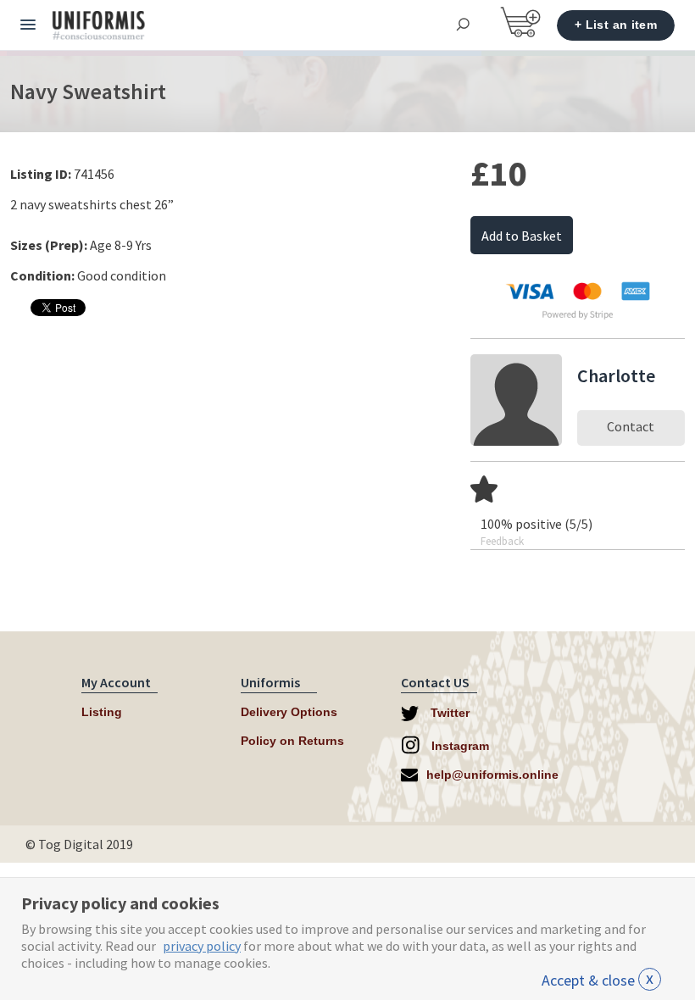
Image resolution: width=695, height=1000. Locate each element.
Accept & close (597, 980)
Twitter (448, 712)
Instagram (458, 746)
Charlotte (616, 375)
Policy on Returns (292, 740)
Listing (101, 712)
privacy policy (202, 945)
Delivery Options (289, 712)
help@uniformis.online (492, 774)
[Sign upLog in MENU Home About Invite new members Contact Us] (28, 25)
